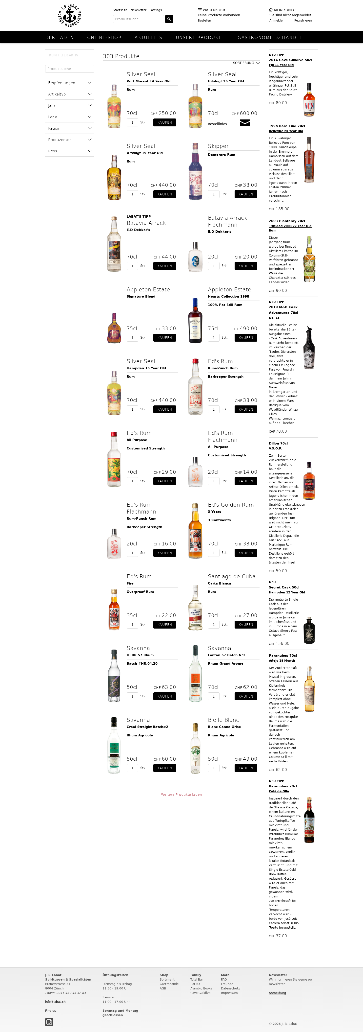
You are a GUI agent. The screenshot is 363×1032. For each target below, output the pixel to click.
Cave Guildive (200, 992)
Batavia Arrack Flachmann (227, 221)
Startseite (120, 10)
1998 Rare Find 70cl (287, 126)
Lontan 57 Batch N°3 (226, 655)
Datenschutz (230, 988)
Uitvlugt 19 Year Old (145, 153)
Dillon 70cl (278, 443)
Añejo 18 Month (282, 660)
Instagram (49, 1022)
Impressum (229, 992)
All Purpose (137, 440)
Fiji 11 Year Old (281, 65)
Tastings (156, 10)
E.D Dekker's (138, 230)
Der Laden (59, 37)
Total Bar (196, 979)
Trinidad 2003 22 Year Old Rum (290, 228)
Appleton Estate (148, 289)
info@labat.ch (55, 1001)
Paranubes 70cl (283, 655)
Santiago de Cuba (232, 576)
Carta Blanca (219, 583)
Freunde (227, 984)
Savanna (138, 648)
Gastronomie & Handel (270, 37)
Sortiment (167, 979)
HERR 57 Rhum (140, 655)
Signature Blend (141, 296)
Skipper (218, 145)
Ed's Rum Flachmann (223, 436)
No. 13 (274, 317)
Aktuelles (148, 37)
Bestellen (204, 20)
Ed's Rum (220, 361)
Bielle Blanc (223, 719)
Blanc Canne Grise (224, 726)
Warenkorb (214, 10)
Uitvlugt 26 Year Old (226, 81)
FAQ (224, 979)
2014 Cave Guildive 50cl (290, 60)
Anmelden (276, 20)
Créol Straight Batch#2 (147, 726)
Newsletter (138, 10)
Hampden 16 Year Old (146, 368)
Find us (50, 1010)
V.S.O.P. (275, 448)
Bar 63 (195, 984)
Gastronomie (169, 984)
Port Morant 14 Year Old (148, 81)
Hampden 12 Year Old (287, 592)
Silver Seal (141, 74)
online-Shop (104, 37)
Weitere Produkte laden (181, 794)
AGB (163, 988)
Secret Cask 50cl (284, 587)
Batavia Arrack (146, 222)
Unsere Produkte (200, 37)
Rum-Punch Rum (223, 368)
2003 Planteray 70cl (287, 221)
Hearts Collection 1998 (228, 296)
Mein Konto (285, 10)
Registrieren (303, 20)
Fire (130, 583)
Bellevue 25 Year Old (286, 131)
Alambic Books (201, 988)
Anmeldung (277, 992)
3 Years (214, 511)
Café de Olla (279, 791)
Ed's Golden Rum (231, 504)
